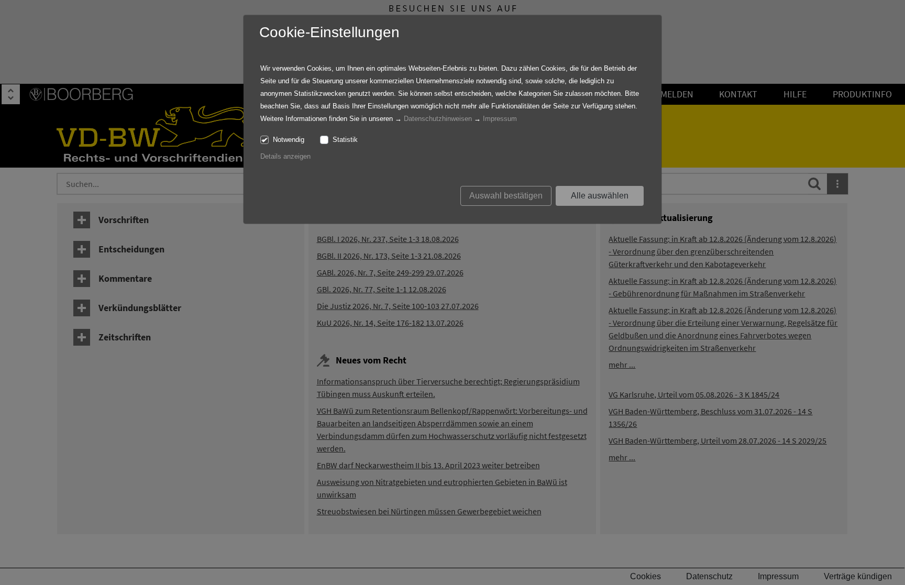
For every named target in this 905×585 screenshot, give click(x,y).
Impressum (500, 119)
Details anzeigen (285, 156)
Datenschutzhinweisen (438, 119)
